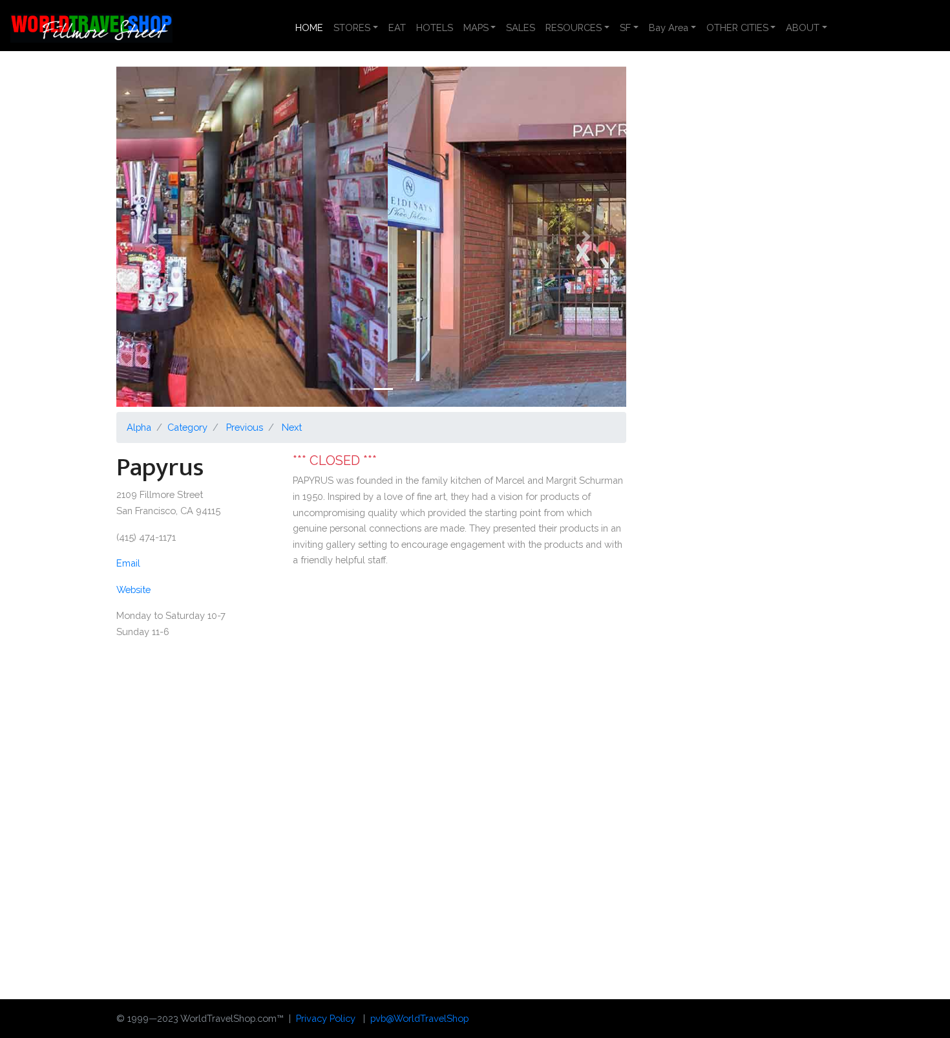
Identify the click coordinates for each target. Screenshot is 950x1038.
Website (133, 589)
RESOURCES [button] (573, 27)
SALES (520, 27)
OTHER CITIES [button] (737, 27)
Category (187, 427)
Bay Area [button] (668, 27)
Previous (244, 427)
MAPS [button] (476, 27)
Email (128, 562)
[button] (154, 237)
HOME (311, 27)
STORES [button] (351, 27)
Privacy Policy (325, 1018)
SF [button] (625, 27)
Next (292, 427)
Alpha (139, 427)
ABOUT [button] (802, 27)
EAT (397, 27)
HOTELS (434, 27)
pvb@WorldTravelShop (419, 1018)
